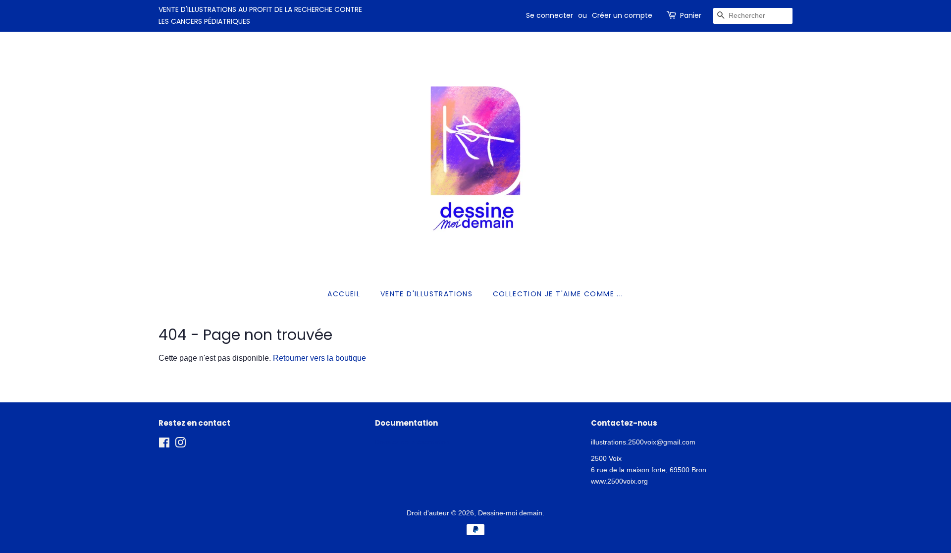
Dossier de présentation (412, 442)
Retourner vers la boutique (319, 358)
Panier (690, 15)
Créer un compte (622, 15)
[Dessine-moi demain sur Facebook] (164, 444)
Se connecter (549, 15)
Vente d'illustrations (426, 294)
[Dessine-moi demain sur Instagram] (180, 444)
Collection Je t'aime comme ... (558, 294)
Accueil (343, 294)
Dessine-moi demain (510, 513)
